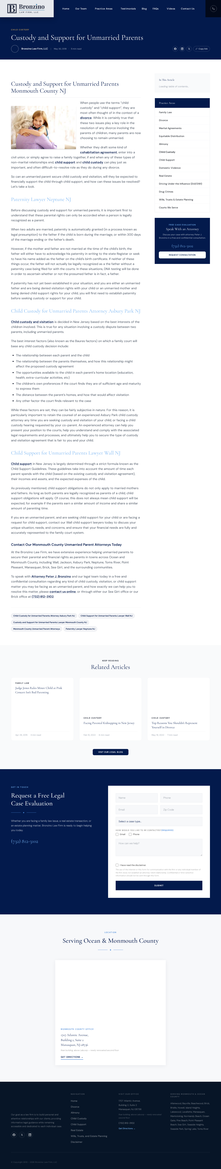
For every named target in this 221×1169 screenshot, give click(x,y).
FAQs (155, 8)
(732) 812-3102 (43, 597)
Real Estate (165, 175)
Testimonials (128, 8)
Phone (136, 834)
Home (65, 8)
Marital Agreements (170, 128)
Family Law (165, 112)
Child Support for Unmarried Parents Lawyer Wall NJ (106, 615)
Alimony (163, 144)
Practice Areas (103, 8)
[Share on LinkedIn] (182, 49)
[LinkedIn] (30, 1135)
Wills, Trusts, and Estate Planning (89, 1136)
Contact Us (187, 8)
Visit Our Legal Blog (110, 752)
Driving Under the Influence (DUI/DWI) (180, 183)
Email (122, 834)
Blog (144, 8)
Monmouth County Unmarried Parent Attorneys (36, 629)
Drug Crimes (166, 191)
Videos (171, 8)
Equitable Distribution (171, 136)
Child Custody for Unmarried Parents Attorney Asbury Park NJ (44, 615)
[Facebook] (14, 1135)
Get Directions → (72, 1056)
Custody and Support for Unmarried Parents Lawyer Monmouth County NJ (50, 622)
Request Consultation (182, 255)
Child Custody (20, 29)
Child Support (167, 159)
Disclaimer (76, 1141)
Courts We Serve (168, 207)
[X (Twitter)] (22, 1135)
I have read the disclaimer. (133, 865)
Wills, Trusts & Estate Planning (176, 199)
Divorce (163, 120)
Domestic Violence (170, 167)
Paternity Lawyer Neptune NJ (80, 629)
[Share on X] (189, 49)
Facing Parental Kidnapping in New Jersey (109, 723)
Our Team (81, 8)
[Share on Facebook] (175, 49)
